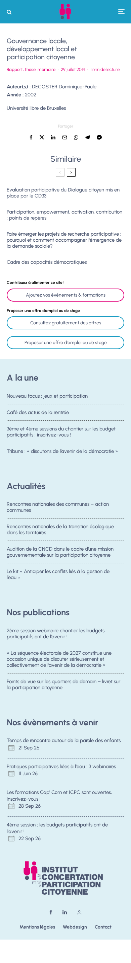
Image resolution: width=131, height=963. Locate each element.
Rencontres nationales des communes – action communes (58, 507)
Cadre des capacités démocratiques (47, 262)
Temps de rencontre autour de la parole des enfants (64, 740)
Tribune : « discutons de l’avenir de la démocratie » (62, 451)
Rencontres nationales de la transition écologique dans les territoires (60, 530)
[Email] (64, 137)
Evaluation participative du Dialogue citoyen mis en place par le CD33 (63, 193)
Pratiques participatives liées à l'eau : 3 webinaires (61, 767)
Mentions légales (37, 927)
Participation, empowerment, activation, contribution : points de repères (64, 215)
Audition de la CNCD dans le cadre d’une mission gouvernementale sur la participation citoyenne (60, 552)
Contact (103, 927)
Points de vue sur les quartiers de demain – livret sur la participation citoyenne (63, 684)
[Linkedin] (64, 912)
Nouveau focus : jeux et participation (47, 396)
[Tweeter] (41, 137)
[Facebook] (50, 912)
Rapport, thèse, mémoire (31, 69)
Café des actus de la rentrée (38, 412)
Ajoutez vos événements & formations (65, 295)
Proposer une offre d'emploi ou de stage (66, 342)
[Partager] (31, 137)
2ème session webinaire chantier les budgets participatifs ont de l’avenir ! (55, 634)
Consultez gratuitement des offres (65, 323)
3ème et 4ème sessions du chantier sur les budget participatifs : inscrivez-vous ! (61, 432)
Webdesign (75, 927)
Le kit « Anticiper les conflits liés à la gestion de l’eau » (58, 574)
